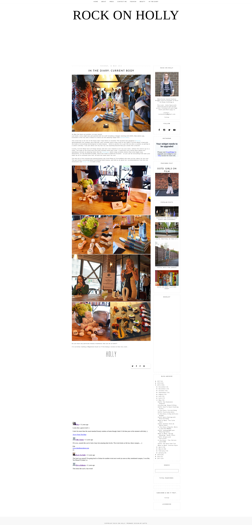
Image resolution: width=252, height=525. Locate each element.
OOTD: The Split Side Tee (167, 443)
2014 (159, 454)
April (160, 447)
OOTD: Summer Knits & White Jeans (166, 424)
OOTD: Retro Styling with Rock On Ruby (167, 417)
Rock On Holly (126, 15)
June (160, 398)
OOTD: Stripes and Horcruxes (164, 437)
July (160, 396)
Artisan (138, 140)
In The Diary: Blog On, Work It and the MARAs (168, 427)
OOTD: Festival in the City (167, 239)
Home (96, 1)
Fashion (133, 1)
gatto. (145, 523)
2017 (159, 381)
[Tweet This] (132, 366)
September (162, 392)
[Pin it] (144, 366)
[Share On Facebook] (136, 366)
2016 (159, 383)
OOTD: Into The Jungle (166, 267)
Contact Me (122, 1)
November (162, 388)
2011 (159, 458)
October (161, 390)
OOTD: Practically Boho (166, 412)
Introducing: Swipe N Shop (167, 405)
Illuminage (105, 152)
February (162, 451)
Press (112, 1)
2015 (159, 385)
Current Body (124, 137)
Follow (167, 117)
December (162, 387)
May (160, 400)
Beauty (142, 1)
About (103, 1)
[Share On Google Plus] (140, 366)
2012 (159, 456)
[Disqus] (111, 395)
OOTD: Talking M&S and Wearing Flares (166, 431)
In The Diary (153, 1)
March (161, 449)
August (161, 394)
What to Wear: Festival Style (168, 445)
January (161, 452)
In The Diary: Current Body (167, 410)
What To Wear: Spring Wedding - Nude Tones (166, 434)
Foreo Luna (86, 161)
